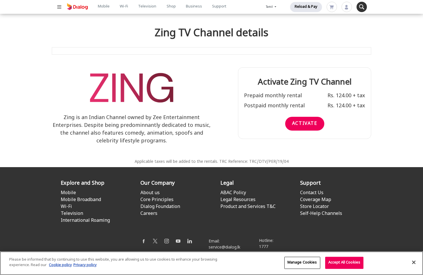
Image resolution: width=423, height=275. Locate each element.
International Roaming (85, 221)
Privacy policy (85, 265)
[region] (211, 263)
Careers (148, 214)
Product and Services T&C (248, 207)
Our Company (157, 183)
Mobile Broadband (81, 200)
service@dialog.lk (224, 247)
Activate (304, 124)
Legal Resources (238, 200)
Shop (171, 6)
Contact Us (311, 193)
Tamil (270, 7)
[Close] (413, 262)
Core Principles (157, 200)
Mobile (104, 6)
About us (150, 193)
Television (147, 6)
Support (219, 6)
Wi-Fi (124, 6)
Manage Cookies (302, 262)
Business (194, 6)
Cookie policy (60, 265)
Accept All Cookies (344, 262)
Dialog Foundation (160, 207)
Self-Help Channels (321, 214)
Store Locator (314, 207)
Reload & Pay (306, 7)
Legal (227, 183)
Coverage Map (315, 200)
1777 (263, 247)
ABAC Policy (233, 193)
